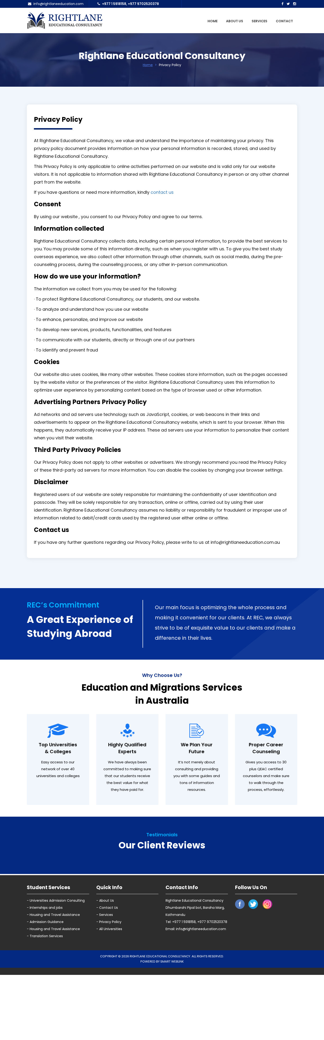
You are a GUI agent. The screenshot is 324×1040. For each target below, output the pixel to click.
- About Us (105, 991)
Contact (284, 21)
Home (213, 21)
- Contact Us (107, 998)
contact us (162, 192)
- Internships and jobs (45, 998)
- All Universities (109, 1019)
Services (259, 21)
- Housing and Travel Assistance (53, 1005)
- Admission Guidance (45, 1012)
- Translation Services (45, 1026)
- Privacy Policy (108, 1012)
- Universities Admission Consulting (56, 991)
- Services (104, 1005)
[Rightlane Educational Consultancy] (64, 20)
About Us (234, 21)
